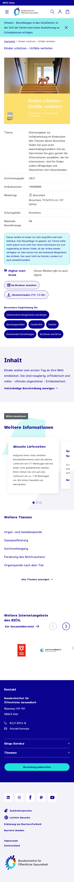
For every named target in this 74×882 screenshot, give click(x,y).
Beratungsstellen (16, 324)
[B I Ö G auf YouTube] (52, 797)
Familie (52, 324)
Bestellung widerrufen (37, 767)
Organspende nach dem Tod (23, 565)
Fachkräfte (36, 324)
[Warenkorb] (67, 12)
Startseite (9, 41)
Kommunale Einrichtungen (20, 334)
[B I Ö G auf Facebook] (30, 797)
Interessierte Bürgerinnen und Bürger (27, 315)
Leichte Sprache (20, 817)
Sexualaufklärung (16, 540)
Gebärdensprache (21, 810)
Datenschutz (12, 845)
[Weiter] (66, 626)
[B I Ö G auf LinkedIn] (8, 797)
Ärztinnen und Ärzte (50, 334)
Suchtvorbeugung (16, 548)
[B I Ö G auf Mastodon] (41, 797)
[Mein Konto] (60, 12)
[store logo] (26, 12)
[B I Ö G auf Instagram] (19, 797)
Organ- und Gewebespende (23, 532)
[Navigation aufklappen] (7, 11)
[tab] (34, 503)
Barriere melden (14, 830)
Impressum (11, 840)
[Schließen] (66, 27)
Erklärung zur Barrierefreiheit (22, 824)
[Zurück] (53, 626)
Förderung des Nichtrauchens (24, 556)
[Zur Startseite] (37, 862)
